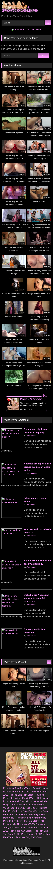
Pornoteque (31, 436)
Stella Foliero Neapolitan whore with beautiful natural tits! (36, 598)
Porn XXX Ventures (12, 821)
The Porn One (41, 831)
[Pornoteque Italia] (21, 7)
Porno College (40, 788)
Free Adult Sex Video (26, 808)
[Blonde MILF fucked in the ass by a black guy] (11, 579)
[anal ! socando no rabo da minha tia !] (11, 548)
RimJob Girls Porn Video (21, 795)
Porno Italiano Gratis (37, 801)
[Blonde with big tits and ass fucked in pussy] (11, 448)
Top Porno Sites (31, 821)
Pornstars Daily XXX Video (29, 837)
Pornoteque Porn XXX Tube (16, 791)
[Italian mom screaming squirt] (11, 517)
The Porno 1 (9, 834)
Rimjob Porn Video (12, 804)
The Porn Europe (25, 834)
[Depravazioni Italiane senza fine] (11, 648)
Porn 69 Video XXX (31, 798)
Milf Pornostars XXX (24, 824)
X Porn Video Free (30, 811)
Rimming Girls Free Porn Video (31, 818)
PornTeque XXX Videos (21, 831)
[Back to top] (45, 861)
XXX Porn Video (24, 814)
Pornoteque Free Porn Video (17, 788)
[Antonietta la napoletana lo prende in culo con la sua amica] (11, 482)
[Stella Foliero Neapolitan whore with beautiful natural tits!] (11, 614)
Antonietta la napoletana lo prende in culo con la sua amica (38, 467)
